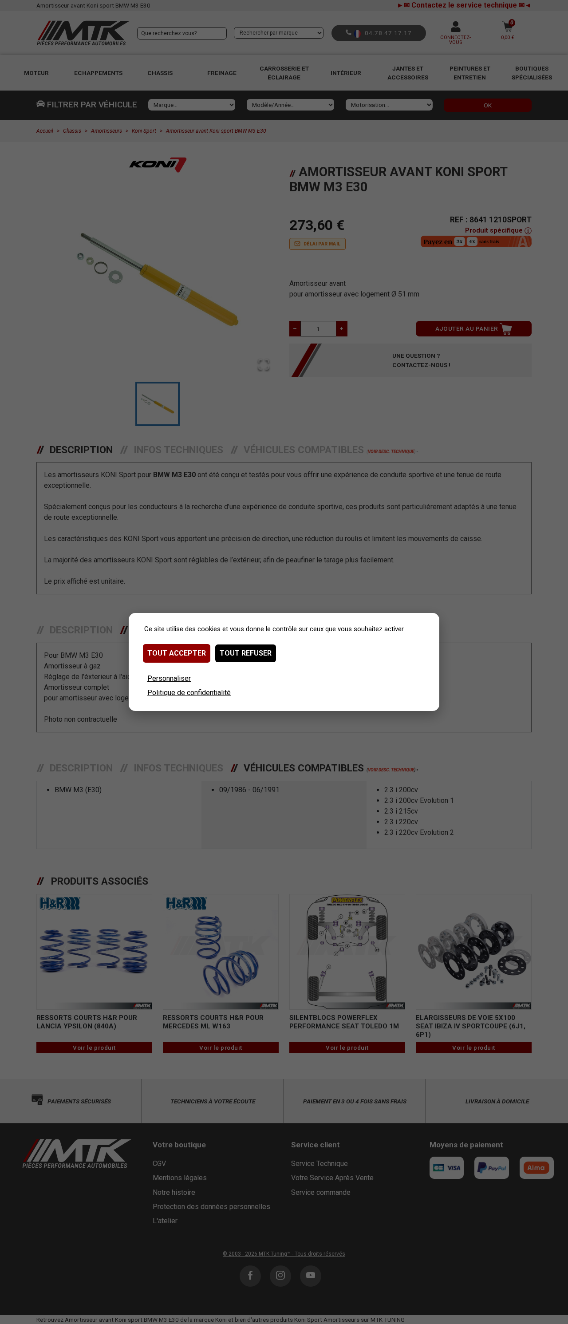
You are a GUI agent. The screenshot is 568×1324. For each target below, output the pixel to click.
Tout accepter (176, 653)
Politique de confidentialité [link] (189, 692)
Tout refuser (246, 653)
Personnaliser (169, 678)
